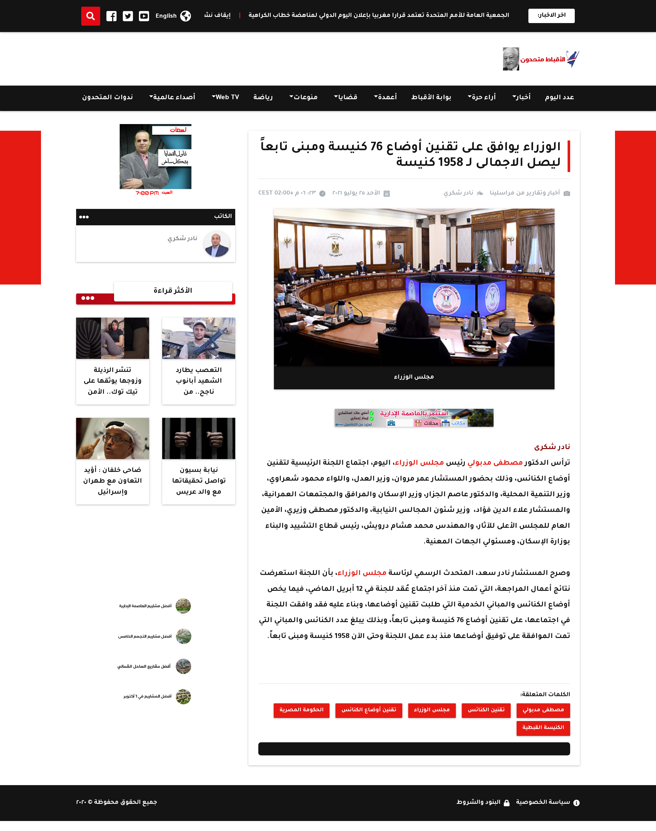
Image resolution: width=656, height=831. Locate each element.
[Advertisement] (169, 56)
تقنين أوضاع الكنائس (368, 710)
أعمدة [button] (387, 98)
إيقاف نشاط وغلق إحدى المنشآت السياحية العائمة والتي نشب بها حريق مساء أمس (223, 16)
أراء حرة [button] (484, 98)
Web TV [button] (227, 98)
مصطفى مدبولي (494, 464)
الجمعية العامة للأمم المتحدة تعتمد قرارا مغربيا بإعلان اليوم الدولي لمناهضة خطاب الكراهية (490, 16)
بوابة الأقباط (431, 98)
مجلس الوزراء (420, 464)
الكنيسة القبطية (543, 728)
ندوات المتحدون (107, 98)
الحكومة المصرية (302, 710)
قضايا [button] (347, 98)
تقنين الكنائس (486, 710)
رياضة (263, 98)
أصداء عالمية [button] (174, 98)
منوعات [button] (305, 98)
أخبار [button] (523, 98)
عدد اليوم (559, 98)
